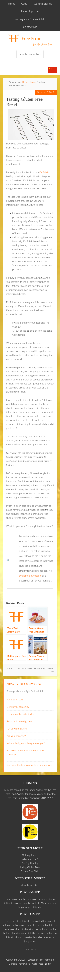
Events (23, 668)
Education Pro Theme (39, 960)
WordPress (37, 964)
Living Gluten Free (30, 867)
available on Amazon (30, 576)
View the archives (30, 885)
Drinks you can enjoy (18, 707)
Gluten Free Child (30, 871)
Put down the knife (17, 728)
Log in (48, 964)
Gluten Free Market (34, 668)
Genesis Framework (19, 964)
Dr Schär (44, 172)
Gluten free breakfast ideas (21, 714)
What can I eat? (15, 699)
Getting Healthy (30, 863)
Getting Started (30, 855)
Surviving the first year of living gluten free (29, 765)
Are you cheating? (16, 736)
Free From (30, 39)
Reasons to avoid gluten (19, 721)
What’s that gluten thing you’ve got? (26, 743)
